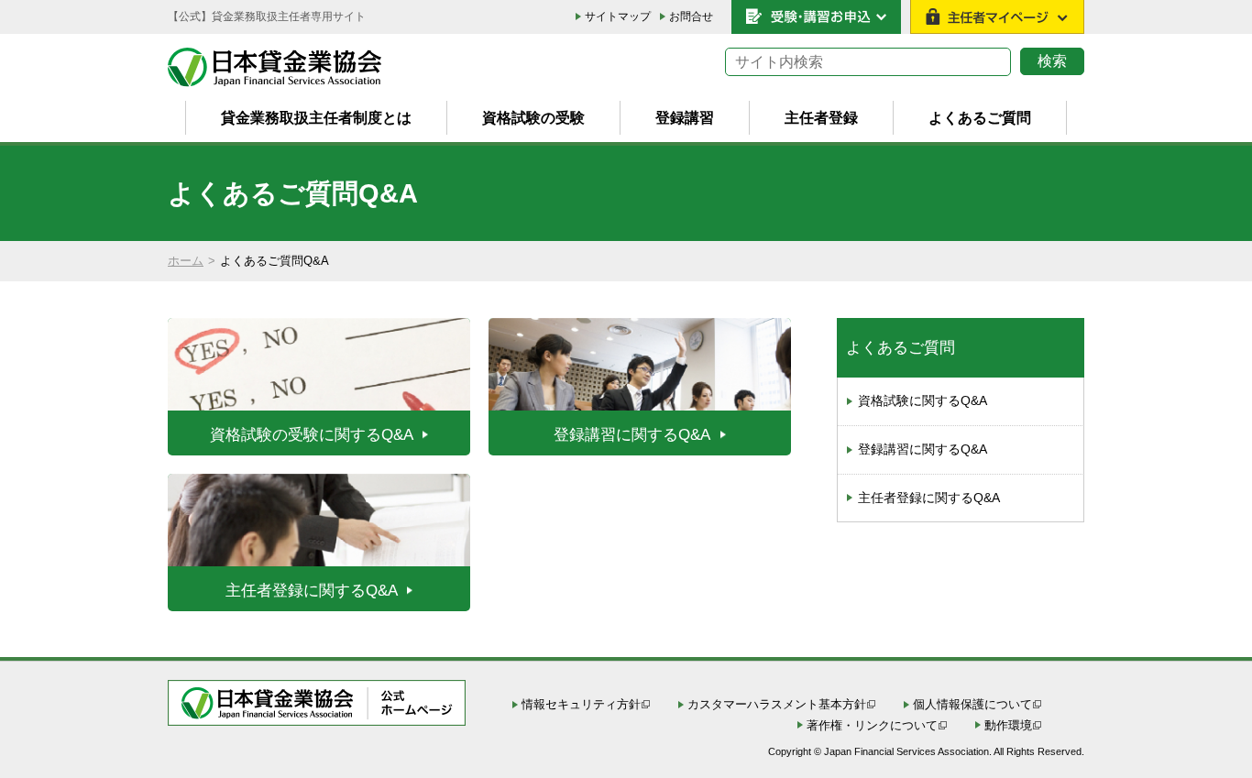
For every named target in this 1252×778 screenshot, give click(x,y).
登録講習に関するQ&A (922, 449)
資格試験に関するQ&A (922, 400)
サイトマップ (618, 16)
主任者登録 (821, 117)
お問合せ (691, 16)
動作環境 (1008, 725)
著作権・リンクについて (872, 725)
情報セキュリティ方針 (581, 704)
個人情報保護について (972, 704)
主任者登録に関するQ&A (929, 497)
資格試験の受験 (533, 117)
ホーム (185, 261)
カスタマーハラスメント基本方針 (776, 704)
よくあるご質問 (979, 117)
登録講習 (684, 117)
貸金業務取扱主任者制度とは (316, 117)
